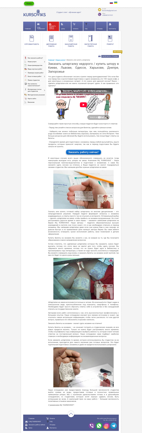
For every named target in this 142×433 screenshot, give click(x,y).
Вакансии (31, 102)
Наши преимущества (35, 65)
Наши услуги (32, 61)
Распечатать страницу (110, 56)
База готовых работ (34, 76)
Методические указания (36, 95)
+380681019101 (105, 14)
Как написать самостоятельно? (34, 84)
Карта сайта (32, 98)
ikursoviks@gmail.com (109, 10)
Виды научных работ (35, 69)
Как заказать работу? (35, 58)
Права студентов (34, 80)
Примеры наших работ (35, 73)
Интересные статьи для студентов (34, 90)
